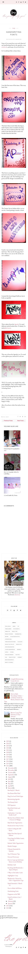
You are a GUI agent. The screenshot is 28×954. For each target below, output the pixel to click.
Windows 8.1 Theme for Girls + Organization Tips (15, 879)
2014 (7, 766)
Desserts (19, 649)
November (11, 770)
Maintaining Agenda (14, 799)
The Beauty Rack (13, 802)
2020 (7, 752)
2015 (7, 763)
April (9, 786)
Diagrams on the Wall (14, 894)
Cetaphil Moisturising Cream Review (17, 680)
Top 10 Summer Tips (14, 854)
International (8, 639)
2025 (7, 741)
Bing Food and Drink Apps (15, 796)
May (9, 783)
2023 (7, 746)
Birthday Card (12, 865)
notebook (4, 47)
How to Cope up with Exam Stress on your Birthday (15, 861)
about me (17, 595)
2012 (7, 908)
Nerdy (13, 28)
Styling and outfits (15, 636)
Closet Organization (10, 649)
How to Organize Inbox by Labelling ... (11, 473)
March (10, 788)
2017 (7, 759)
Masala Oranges (12, 846)
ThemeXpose (8, 946)
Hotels (6, 652)
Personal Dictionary (13, 857)
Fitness (12, 652)
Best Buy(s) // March (13, 790)
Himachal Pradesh (9, 654)
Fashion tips (19, 644)
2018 (7, 757)
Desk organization (9, 659)
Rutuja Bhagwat (11, 39)
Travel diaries (8, 628)
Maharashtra (18, 633)
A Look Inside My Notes (10, 495)
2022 (7, 748)
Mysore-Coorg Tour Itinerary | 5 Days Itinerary (16, 714)
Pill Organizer (12, 805)
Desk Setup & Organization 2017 (11, 449)
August (10, 777)
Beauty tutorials (9, 662)
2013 (7, 906)
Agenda (16, 324)
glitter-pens (8, 328)
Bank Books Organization (15, 823)
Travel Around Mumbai (10, 641)
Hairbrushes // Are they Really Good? (14, 814)
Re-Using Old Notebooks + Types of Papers (15, 869)
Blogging (20, 641)
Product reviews (9, 633)
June (9, 781)
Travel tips (7, 631)
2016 (7, 761)
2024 (7, 743)
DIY (18, 626)
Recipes (6, 636)
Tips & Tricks (8, 626)
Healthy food (12, 657)
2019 (7, 755)
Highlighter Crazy (13, 875)
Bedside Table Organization (15, 843)
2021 (7, 750)
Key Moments (16, 628)
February (10, 901)
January (10, 903)
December (11, 768)
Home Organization (9, 646)
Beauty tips (14, 631)
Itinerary (20, 657)
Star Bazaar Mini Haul (14, 793)
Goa (6, 657)
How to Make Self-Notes (15, 888)
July (9, 779)
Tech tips (17, 654)
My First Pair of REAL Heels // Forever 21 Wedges (16, 819)
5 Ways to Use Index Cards (15, 872)
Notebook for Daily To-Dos (15, 826)
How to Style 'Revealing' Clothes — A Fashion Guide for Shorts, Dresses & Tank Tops (14, 697)
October (10, 772)
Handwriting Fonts (13, 891)
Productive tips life (9, 644)
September (11, 775)
